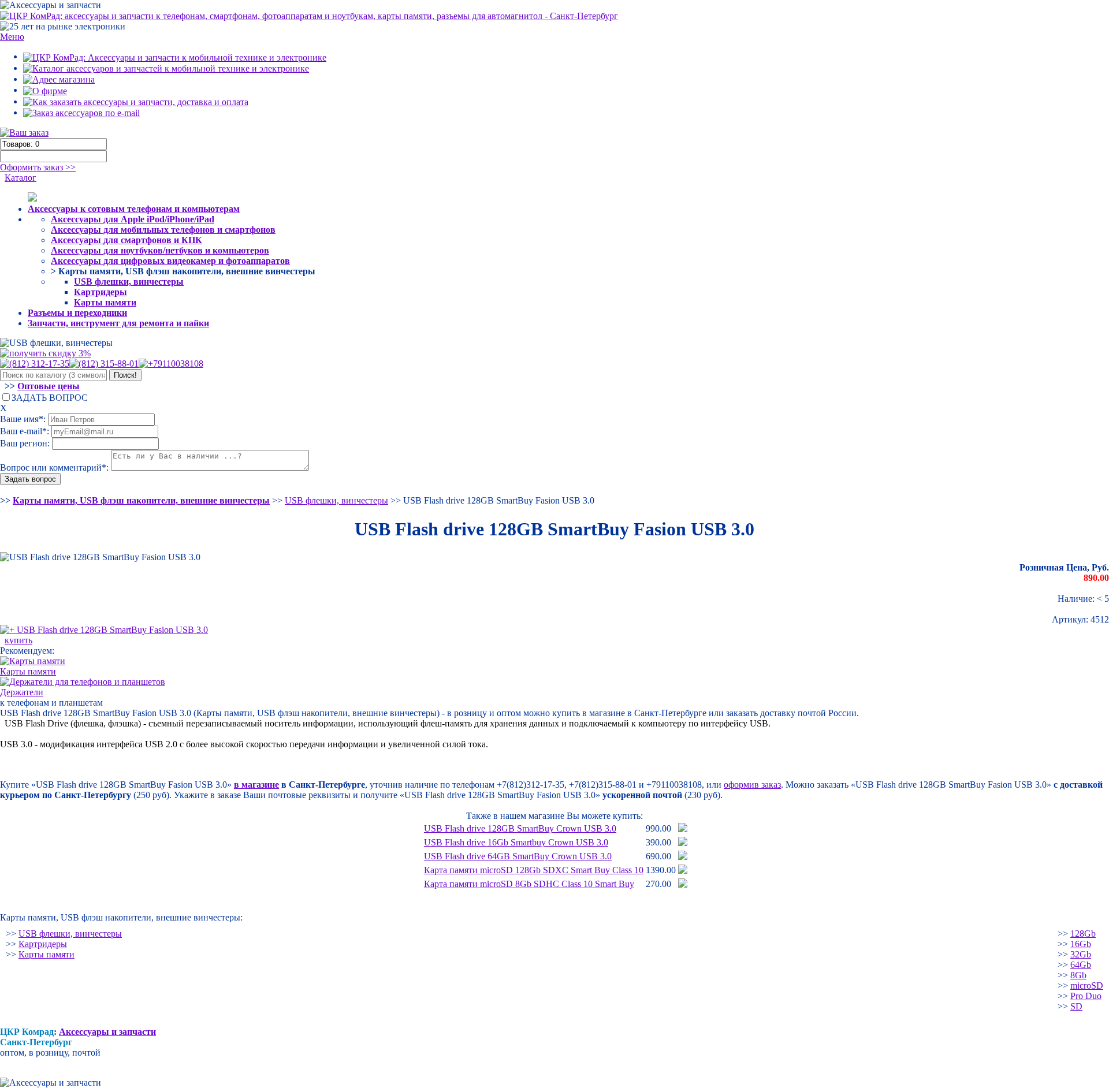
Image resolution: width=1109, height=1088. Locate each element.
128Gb (1083, 933)
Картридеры (100, 292)
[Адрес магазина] (59, 79)
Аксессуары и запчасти (107, 1032)
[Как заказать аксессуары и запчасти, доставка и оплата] (135, 101)
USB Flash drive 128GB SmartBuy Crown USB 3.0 (520, 828)
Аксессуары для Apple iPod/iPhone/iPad (132, 219)
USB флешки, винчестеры (129, 281)
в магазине (256, 784)
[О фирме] (45, 90)
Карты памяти (105, 302)
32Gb (1080, 954)
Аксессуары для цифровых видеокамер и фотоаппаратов (170, 261)
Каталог (20, 177)
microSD (1086, 985)
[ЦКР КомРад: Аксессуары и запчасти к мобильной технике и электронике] (309, 15)
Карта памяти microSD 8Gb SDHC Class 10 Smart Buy (529, 884)
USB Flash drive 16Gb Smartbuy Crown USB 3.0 (516, 842)
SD (1076, 1006)
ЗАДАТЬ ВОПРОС (50, 398)
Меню (12, 37)
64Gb (1080, 965)
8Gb (1078, 975)
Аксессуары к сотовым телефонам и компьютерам (134, 209)
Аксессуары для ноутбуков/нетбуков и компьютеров (160, 250)
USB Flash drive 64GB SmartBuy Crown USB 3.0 (518, 856)
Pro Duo (1085, 996)
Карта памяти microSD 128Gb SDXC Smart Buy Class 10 (533, 870)
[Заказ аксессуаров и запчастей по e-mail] (81, 112)
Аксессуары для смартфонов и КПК (126, 240)
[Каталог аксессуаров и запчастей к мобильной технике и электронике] (166, 68)
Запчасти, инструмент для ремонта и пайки (118, 323)
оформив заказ (752, 784)
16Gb (1080, 944)
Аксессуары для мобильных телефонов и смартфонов (163, 229)
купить (18, 640)
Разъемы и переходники (77, 313)
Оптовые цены (48, 386)
